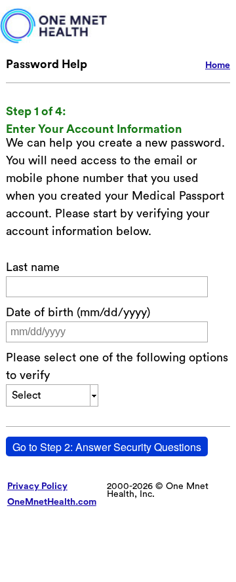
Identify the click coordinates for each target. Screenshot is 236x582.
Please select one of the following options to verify (117, 366)
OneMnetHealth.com (51, 502)
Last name (33, 267)
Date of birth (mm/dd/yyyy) (78, 312)
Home (217, 65)
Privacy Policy (37, 486)
